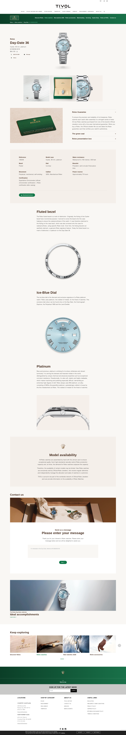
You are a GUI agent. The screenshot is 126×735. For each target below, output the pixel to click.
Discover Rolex (39, 17)
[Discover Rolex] (23, 644)
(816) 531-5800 (21, 709)
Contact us (113, 17)
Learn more (13, 617)
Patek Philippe (48, 11)
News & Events (68, 708)
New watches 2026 (59, 17)
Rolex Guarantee (79, 112)
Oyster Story (95, 17)
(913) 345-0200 (21, 721)
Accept (80, 732)
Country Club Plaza (24, 703)
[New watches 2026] (76, 644)
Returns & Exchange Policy (95, 711)
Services (66, 706)
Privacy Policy (91, 706)
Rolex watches (49, 17)
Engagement (44, 703)
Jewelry (75, 11)
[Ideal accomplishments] (63, 595)
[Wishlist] (101, 1)
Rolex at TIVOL (104, 17)
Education (90, 701)
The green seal (78, 134)
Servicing (88, 17)
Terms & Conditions (93, 713)
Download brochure (28, 195)
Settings (96, 732)
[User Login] (104, 1)
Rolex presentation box (82, 139)
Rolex (22, 11)
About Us (98, 11)
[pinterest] (63, 729)
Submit (73, 690)
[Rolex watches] (50, 644)
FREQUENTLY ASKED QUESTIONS (95, 703)
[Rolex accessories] (103, 644)
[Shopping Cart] (107, 1)
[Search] (104, 11)
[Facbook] (60, 729)
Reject (88, 732)
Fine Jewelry (44, 706)
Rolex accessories (70, 17)
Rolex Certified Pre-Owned (34, 11)
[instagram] (65, 729)
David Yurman (66, 11)
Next (62, 562)
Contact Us (67, 703)
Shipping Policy (91, 708)
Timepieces (57, 11)
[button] (62, 659)
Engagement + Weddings (86, 11)
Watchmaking (80, 17)
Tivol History (68, 701)
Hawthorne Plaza (23, 714)
